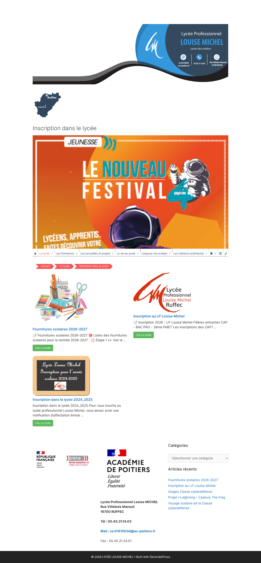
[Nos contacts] (225, 252)
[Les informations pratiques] (213, 252)
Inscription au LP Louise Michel (159, 316)
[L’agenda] (220, 252)
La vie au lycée (126, 253)
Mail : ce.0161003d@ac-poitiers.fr (128, 531)
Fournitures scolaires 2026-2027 (60, 329)
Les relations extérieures (188, 253)
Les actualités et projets (95, 253)
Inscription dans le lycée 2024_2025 (62, 400)
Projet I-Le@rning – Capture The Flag (196, 497)
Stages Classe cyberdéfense (190, 492)
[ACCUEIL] (35, 252)
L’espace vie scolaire (154, 253)
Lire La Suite (43, 347)
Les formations (65, 253)
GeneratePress (160, 557)
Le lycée (44, 253)
